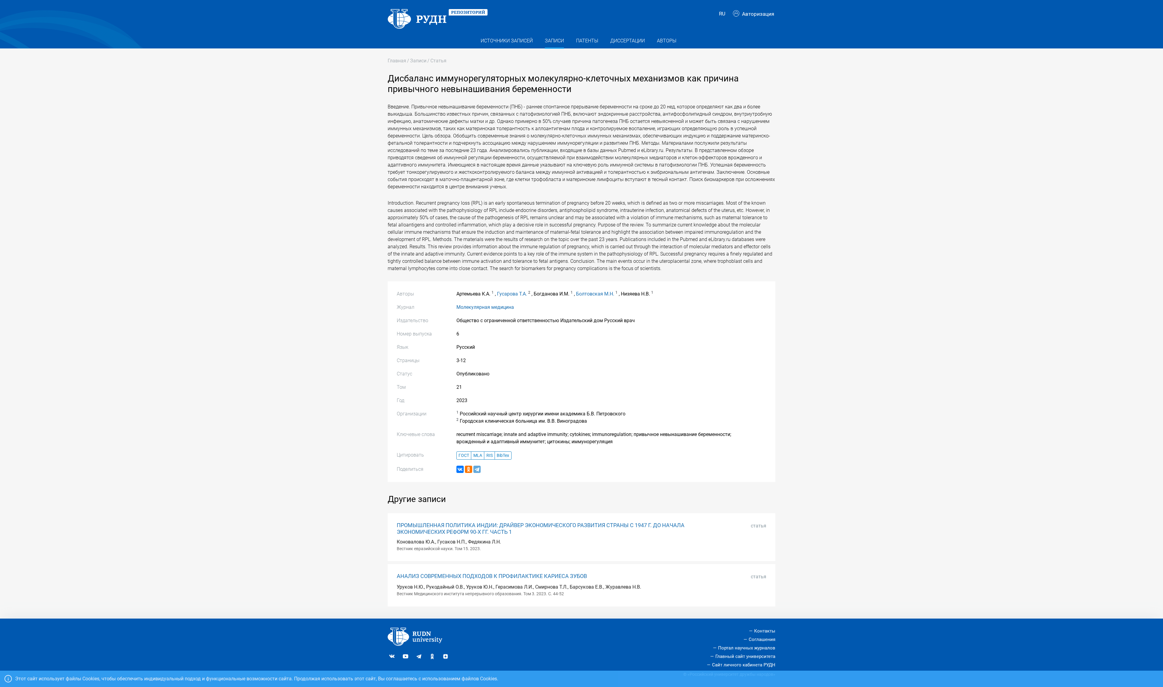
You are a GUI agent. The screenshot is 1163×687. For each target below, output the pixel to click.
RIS (489, 455)
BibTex (503, 455)
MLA (477, 455)
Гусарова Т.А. (512, 294)
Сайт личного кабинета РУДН (743, 665)
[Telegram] (477, 469)
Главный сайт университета (745, 656)
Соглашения (762, 639)
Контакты (764, 631)
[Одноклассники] (468, 469)
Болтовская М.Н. (595, 294)
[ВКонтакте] (460, 469)
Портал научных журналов (746, 648)
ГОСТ (464, 455)
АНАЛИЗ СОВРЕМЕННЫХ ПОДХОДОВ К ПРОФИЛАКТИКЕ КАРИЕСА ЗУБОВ (492, 576)
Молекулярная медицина (485, 307)
